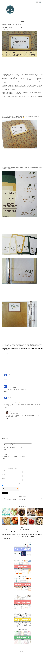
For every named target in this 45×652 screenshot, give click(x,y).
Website (3, 480)
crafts (3, 533)
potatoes (12, 538)
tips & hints (11, 540)
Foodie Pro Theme (18, 651)
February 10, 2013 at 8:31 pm (12, 400)
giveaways (4, 536)
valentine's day (14, 540)
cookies (41, 531)
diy (19, 533)
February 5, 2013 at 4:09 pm (12, 377)
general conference (36, 533)
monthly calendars (24, 536)
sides (38, 538)
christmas (37, 531)
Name (3, 472)
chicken (32, 531)
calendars (26, 532)
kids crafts (15, 536)
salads (37, 538)
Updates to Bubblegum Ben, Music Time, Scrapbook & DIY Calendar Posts (18, 445)
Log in (35, 651)
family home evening (24, 533)
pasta (9, 538)
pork (10, 538)
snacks (40, 538)
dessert (10, 534)
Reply (5, 393)
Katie (10, 413)
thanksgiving (7, 540)
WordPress (32, 651)
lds (17, 536)
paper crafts (5, 538)
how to (11, 536)
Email (3, 476)
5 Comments (12, 31)
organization (39, 536)
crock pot (6, 533)
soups (3, 540)
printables (24, 538)
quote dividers (31, 350)
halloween (8, 536)
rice (34, 538)
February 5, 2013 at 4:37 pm (12, 389)
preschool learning (17, 538)
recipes (32, 538)
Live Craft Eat (6, 9)
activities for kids (9, 531)
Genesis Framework (26, 651)
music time (32, 536)
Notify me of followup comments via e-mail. (9, 470)
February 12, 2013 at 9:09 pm (14, 415)
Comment (4, 460)
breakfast (20, 531)
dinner (15, 534)
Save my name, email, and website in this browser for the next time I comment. (15, 485)
